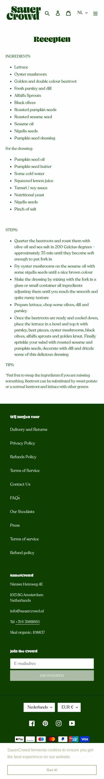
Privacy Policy (22, 443)
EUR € (67, 707)
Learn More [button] (82, 757)
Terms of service (24, 539)
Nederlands (38, 707)
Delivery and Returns (28, 429)
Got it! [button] (52, 770)
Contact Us (20, 484)
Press (15, 525)
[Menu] (95, 13)
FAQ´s (15, 498)
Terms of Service (25, 470)
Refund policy (22, 553)
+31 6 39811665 (27, 621)
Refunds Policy (23, 457)
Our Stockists (22, 512)
